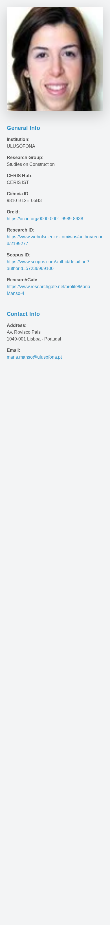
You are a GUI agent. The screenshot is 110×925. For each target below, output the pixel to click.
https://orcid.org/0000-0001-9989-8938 (45, 218)
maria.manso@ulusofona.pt (34, 357)
